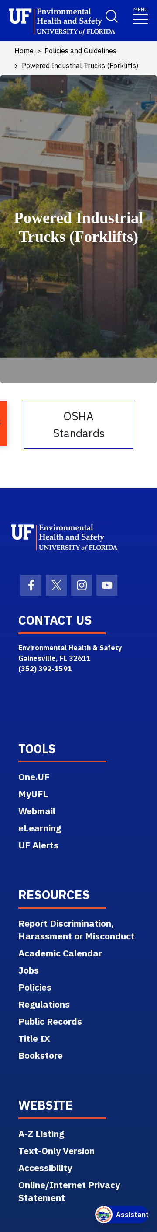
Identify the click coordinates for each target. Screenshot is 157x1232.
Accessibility (45, 1168)
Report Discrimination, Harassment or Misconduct (76, 929)
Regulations (44, 1004)
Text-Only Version (56, 1151)
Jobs (28, 970)
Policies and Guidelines (80, 50)
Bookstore (40, 1055)
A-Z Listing (41, 1133)
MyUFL (33, 794)
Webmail (36, 811)
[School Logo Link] (47, 22)
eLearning (39, 828)
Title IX (34, 1038)
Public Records (50, 1021)
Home (24, 50)
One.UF (33, 777)
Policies (34, 987)
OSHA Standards (79, 424)
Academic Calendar (60, 953)
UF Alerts (38, 845)
